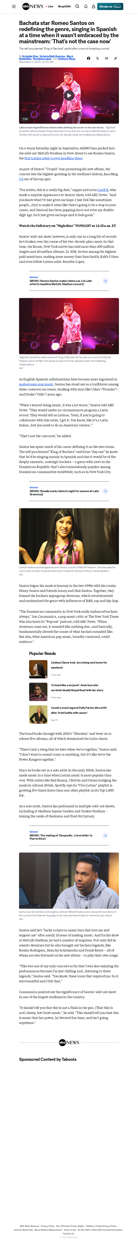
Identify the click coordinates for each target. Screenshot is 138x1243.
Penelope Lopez (42, 58)
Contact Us (68, 1233)
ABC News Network (29, 1226)
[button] (14, 6)
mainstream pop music (36, 384)
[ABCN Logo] (32, 6)
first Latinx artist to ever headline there (53, 158)
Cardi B (102, 189)
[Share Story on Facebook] (88, 58)
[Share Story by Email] (106, 58)
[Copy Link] (115, 58)
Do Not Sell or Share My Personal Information (100, 1229)
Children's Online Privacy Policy (101, 1226)
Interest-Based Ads (23, 1229)
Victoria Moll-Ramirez (52, 56)
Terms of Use (70, 1229)
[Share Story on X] (97, 58)
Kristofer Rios (30, 56)
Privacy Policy (47, 1226)
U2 (21, 178)
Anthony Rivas (66, 58)
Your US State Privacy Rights (70, 1226)
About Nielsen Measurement (48, 1229)
